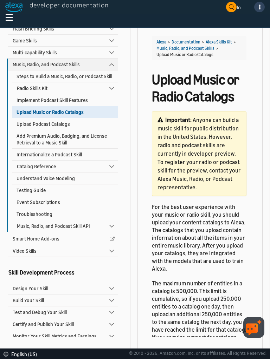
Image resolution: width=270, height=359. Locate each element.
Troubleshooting (34, 214)
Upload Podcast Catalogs (43, 124)
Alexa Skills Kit (219, 42)
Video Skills (25, 251)
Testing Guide (31, 190)
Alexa (161, 42)
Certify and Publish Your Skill (43, 324)
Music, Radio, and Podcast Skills (46, 64)
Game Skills (25, 40)
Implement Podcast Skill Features (52, 100)
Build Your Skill (28, 300)
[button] (22, 354)
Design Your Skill (30, 288)
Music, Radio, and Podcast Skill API (53, 226)
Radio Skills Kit (32, 88)
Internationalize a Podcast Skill (49, 154)
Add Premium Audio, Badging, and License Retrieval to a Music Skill (62, 139)
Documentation (186, 42)
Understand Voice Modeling (46, 178)
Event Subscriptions (38, 202)
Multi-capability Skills (35, 52)
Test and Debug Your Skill (40, 312)
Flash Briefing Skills (33, 29)
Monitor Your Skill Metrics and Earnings (55, 336)
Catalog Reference (36, 166)
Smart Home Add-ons (36, 239)
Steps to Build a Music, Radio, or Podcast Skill (64, 76)
